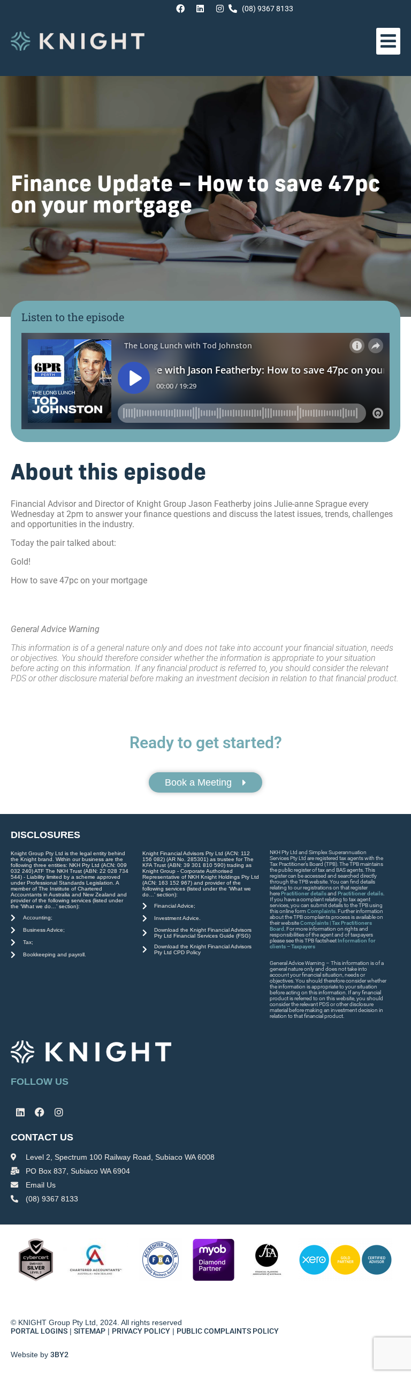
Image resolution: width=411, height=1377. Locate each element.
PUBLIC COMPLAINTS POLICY (228, 1331)
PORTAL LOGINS (39, 1331)
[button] (388, 41)
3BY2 (59, 1354)
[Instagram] (220, 8)
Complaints (321, 911)
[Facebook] (180, 8)
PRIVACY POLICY (141, 1331)
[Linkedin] (200, 8)
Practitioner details (303, 893)
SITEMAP (89, 1331)
